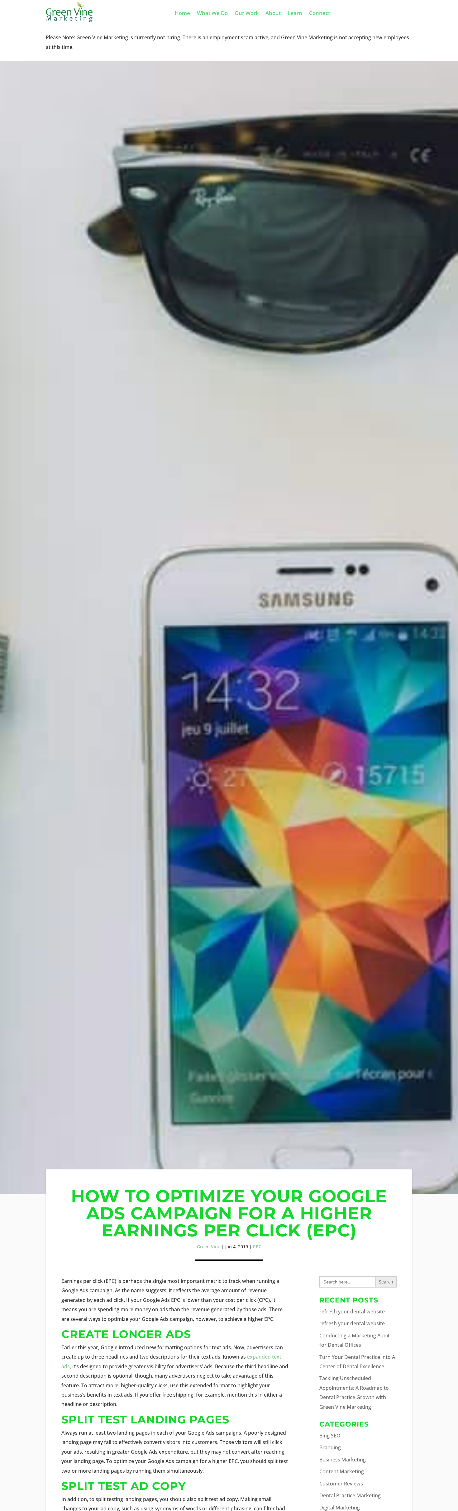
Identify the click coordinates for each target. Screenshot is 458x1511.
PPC (257, 1247)
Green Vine (208, 1247)
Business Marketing (342, 1459)
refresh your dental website (352, 1311)
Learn (295, 14)
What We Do (212, 14)
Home (182, 14)
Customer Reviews (341, 1483)
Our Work (247, 14)
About (273, 14)
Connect (319, 14)
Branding (330, 1447)
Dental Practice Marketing (350, 1495)
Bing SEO (330, 1435)
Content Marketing (341, 1471)
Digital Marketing (339, 1507)
